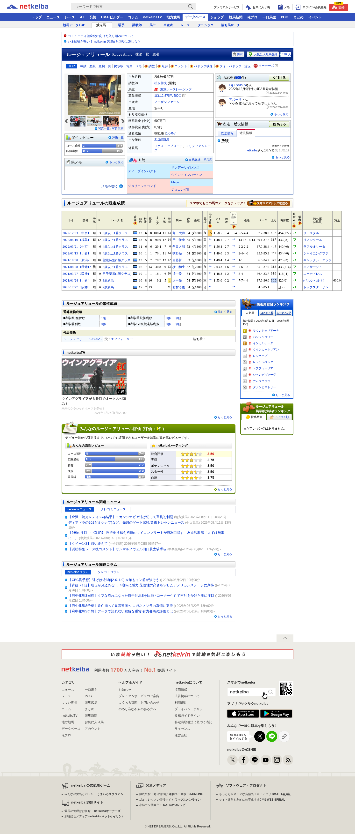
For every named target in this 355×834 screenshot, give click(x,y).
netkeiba (251, 150)
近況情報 (246, 133)
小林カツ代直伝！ (162, 805)
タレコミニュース (113, 509)
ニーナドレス (312, 274)
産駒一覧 (105, 66)
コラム (133, 17)
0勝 (168, 318)
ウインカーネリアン (266, 349)
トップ (37, 17)
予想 (92, 17)
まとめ (298, 17)
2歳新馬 (108, 287)
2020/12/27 (70, 287)
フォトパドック (230, 66)
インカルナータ (263, 343)
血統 (92, 66)
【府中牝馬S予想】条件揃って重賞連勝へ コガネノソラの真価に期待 (120, 606)
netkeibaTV (152, 17)
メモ (138, 66)
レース (70, 17)
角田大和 (178, 233)
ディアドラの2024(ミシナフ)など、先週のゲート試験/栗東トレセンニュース (126, 522)
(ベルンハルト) (313, 280)
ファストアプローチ (168, 146)
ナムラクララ (261, 381)
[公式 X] (232, 760)
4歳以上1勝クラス (115, 240)
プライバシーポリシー (190, 709)
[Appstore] (243, 714)
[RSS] (288, 760)
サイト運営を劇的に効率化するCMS (252, 799)
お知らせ (125, 689)
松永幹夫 (160, 83)
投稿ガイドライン (187, 715)
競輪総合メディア (93, 816)
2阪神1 (84, 274)
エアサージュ (312, 267)
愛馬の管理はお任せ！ (92, 811)
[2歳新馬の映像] (135, 287)
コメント (181, 66)
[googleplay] (276, 714)
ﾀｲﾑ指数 (233, 216)
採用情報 (181, 689)
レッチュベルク (263, 362)
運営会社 (181, 735)
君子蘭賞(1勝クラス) (117, 274)
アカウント (92, 728)
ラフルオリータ (314, 246)
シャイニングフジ (315, 253)
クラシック (205, 25)
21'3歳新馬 (161, 139)
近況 (247, 66)
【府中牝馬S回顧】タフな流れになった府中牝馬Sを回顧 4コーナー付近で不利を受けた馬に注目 (141, 595)
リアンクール (312, 240)
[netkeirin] (177, 654)
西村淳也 (178, 287)
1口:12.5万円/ (168, 95)
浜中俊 (177, 274)
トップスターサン (315, 287)
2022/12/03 (70, 233)
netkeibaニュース (79, 509)
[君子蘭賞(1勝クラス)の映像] (135, 273)
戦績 (83, 66)
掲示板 (118, 66)
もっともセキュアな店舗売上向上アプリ (255, 794)
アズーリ (235, 99)
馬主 (152, 25)
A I (82, 17)
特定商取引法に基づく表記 (193, 722)
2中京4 (84, 246)
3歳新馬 (108, 280)
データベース (195, 16)
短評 (165, 66)
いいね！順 (282, 417)
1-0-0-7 (171, 133)
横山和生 (178, 267)
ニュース (53, 17)
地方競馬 (173, 17)
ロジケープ (260, 355)
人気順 (250, 313)
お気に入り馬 (94, 722)
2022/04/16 (70, 240)
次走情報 (227, 133)
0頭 (177, 318)
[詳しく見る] (268, 203)
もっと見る (116, 162)
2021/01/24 (70, 280)
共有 (240, 54)
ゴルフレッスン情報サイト (170, 799)
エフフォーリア (122, 339)
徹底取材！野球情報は (171, 794)
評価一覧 (118, 137)
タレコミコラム (109, 572)
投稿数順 (257, 417)
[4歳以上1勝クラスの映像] (135, 239)
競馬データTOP (74, 25)
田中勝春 (178, 240)
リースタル (311, 233)
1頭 (103, 318)
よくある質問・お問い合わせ (139, 702)
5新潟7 (84, 260)
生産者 (168, 25)
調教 (152, 66)
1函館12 (85, 267)
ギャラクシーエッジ (317, 260)
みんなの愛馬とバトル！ (93, 794)
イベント (315, 17)
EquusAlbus (237, 85)
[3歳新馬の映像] (135, 280)
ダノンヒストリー (264, 387)
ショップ (217, 17)
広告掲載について (187, 695)
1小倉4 (84, 280)
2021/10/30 (70, 260)
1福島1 (84, 240)
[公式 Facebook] (243, 760)
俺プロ (252, 17)
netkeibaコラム (78, 572)
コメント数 (267, 313)
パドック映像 (203, 66)
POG (284, 17)
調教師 (137, 25)
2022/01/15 (70, 253)
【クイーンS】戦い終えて (88, 543)
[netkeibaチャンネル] (266, 760)
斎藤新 (177, 260)
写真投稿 (117, 128)
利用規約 (181, 702)
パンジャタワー (263, 337)
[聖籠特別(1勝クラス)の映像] (135, 260)
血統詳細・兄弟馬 (200, 159)
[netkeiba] (33, 6)
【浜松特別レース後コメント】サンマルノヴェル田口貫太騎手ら (117, 549)
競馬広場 (91, 702)
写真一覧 (104, 128)
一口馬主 (269, 17)
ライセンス (182, 728)
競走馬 (101, 25)
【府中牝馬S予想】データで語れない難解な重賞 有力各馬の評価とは (120, 611)
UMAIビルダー (112, 17)
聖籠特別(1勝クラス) (117, 260)
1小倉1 (84, 253)
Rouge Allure (122, 54)
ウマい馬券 (69, 702)
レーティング (284, 313)
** (210, 239)
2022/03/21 (70, 246)
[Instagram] (277, 760)
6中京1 (84, 233)
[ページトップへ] (285, 638)
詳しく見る (225, 311)
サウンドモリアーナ (266, 330)
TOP (71, 66)
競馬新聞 (235, 17)
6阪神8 (84, 287)
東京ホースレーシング (176, 89)
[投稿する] (279, 124)
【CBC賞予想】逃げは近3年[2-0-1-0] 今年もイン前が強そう (113, 580)
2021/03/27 (70, 274)
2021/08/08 (70, 267)
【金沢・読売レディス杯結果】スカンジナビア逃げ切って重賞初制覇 (120, 517)
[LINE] (254, 760)
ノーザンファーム (166, 102)
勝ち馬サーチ (230, 25)
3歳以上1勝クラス (115, 233)
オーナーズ (266, 65)
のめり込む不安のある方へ (137, 709)
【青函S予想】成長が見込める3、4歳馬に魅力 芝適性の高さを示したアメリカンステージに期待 (141, 585)
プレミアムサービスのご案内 (139, 695)
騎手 (121, 25)
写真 (129, 66)
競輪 (340, 7)
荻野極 (177, 253)
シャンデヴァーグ (264, 374)
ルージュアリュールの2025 (82, 339)
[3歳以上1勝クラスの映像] (135, 233)
